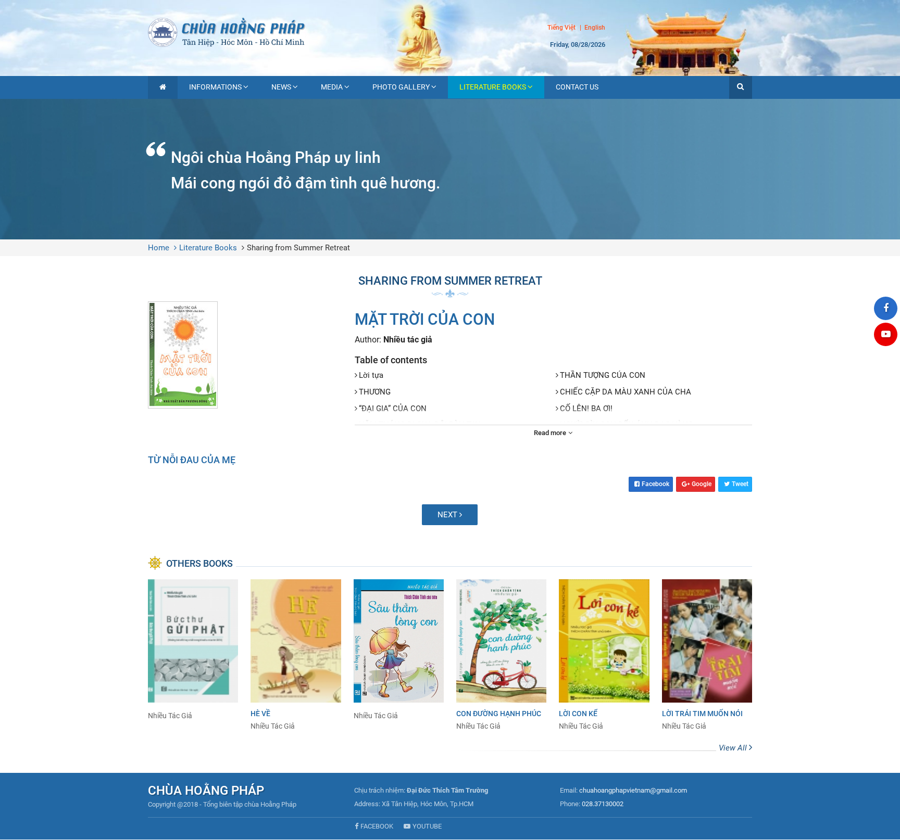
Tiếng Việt (561, 27)
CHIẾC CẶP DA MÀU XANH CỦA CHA (625, 392)
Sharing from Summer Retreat (298, 247)
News (281, 87)
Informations (215, 87)
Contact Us (577, 87)
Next (448, 514)
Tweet (740, 484)
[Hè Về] (296, 655)
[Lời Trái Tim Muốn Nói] (707, 655)
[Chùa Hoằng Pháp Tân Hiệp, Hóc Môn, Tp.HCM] (450, 31)
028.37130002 (602, 804)
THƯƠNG (375, 392)
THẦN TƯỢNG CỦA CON (602, 375)
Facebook (655, 484)
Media (332, 87)
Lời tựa (371, 375)
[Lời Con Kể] (604, 655)
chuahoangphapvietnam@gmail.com (633, 790)
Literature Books (492, 87)
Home (158, 247)
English (594, 28)
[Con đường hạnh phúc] (501, 655)
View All (734, 748)
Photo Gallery (401, 87)
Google (701, 484)
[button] (740, 87)
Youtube (427, 826)
